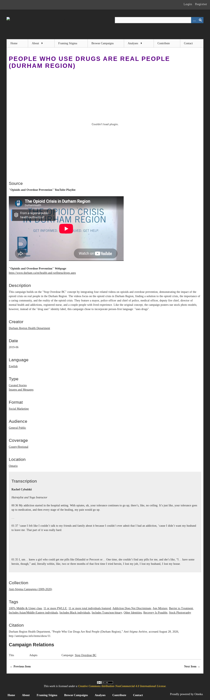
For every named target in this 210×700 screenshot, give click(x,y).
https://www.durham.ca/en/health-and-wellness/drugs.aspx (42, 272)
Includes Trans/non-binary (107, 612)
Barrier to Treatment (181, 608)
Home (13, 43)
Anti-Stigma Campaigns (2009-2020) (30, 589)
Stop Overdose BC (85, 655)
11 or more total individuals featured (89, 608)
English (13, 366)
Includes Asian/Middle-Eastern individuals (33, 612)
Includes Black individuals (74, 612)
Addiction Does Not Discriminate (131, 608)
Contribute (164, 43)
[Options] (194, 20)
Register (201, 4)
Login (188, 4)
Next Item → (192, 666)
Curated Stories (18, 385)
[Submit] (200, 20)
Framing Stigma (67, 43)
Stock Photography (180, 612)
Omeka (198, 694)
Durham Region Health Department (29, 328)
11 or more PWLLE (55, 608)
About (35, 43)
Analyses (133, 43)
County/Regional (18, 446)
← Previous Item (20, 666)
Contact (188, 43)
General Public (17, 427)
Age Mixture (160, 608)
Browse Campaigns (102, 43)
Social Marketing (19, 408)
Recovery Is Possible (155, 612)
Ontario (13, 465)
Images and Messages (21, 389)
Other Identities (133, 612)
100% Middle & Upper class (25, 608)
